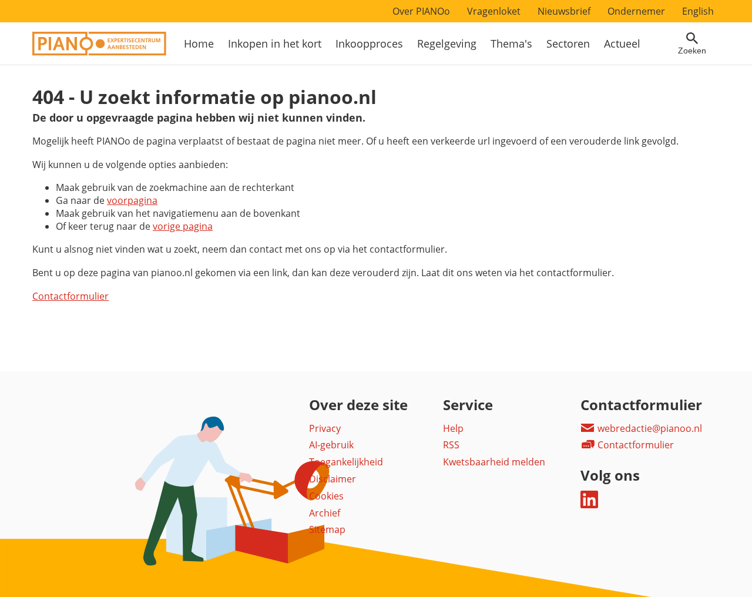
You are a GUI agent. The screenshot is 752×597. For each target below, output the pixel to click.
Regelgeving (446, 43)
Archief (324, 513)
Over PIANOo (421, 11)
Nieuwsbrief (564, 11)
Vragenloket (494, 11)
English (698, 11)
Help (453, 428)
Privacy (325, 428)
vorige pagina (183, 226)
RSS (451, 444)
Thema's (511, 43)
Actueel (622, 43)
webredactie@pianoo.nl (648, 428)
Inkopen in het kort (274, 43)
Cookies (326, 495)
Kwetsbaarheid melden (494, 461)
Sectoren (568, 43)
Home (199, 43)
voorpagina (132, 200)
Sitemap (327, 529)
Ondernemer (636, 11)
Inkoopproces (369, 43)
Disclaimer (332, 478)
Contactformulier (70, 296)
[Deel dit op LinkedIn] (589, 504)
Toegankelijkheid (346, 461)
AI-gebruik (331, 444)
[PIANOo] (99, 52)
